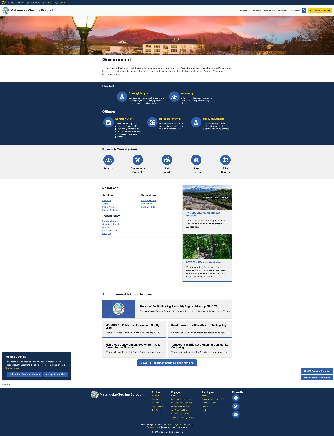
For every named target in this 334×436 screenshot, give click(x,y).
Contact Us (176, 395)
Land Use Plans (148, 207)
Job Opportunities (179, 410)
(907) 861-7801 (154, 427)
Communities (255, 10)
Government (269, 10)
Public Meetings (110, 210)
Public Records (109, 230)
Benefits (205, 395)
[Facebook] (236, 398)
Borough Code (148, 200)
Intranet (205, 406)
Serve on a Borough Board (182, 417)
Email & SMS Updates (180, 406)
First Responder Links (211, 403)
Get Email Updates (322, 10)
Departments (283, 10)
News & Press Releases (181, 399)
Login (204, 410)
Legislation (146, 203)
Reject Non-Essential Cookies (24, 374)
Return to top (8, 384)
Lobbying (107, 233)
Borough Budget (110, 221)
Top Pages (295, 10)
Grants (105, 227)
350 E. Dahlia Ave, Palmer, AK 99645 (177, 425)
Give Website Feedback (318, 377)
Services (243, 10)
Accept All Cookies (55, 374)
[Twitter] (236, 406)
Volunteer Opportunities (181, 414)
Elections (106, 200)
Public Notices (109, 207)
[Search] (304, 10)
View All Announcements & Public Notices (167, 362)
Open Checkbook (111, 224)
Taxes (105, 203)
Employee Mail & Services (213, 399)
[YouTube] (236, 414)
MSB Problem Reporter (318, 371)
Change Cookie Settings (181, 403)
